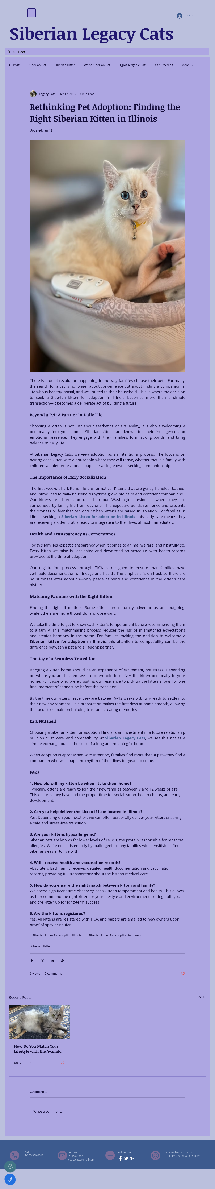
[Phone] (10, 1179)
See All (201, 997)
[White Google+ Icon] (132, 1158)
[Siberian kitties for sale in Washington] (39, 1022)
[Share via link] (63, 960)
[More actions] (182, 93)
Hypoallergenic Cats (133, 65)
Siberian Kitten (65, 65)
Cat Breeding (164, 65)
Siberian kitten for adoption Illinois (57, 935)
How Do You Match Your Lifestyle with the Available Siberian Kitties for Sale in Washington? (38, 1049)
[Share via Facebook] (32, 960)
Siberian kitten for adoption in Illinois (115, 935)
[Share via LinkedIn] (52, 960)
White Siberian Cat (97, 65)
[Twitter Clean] (126, 1158)
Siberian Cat (37, 65)
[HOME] (8, 51)
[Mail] (10, 1166)
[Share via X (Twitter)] (42, 960)
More (185, 65)
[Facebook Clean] (120, 1158)
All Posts (15, 65)
